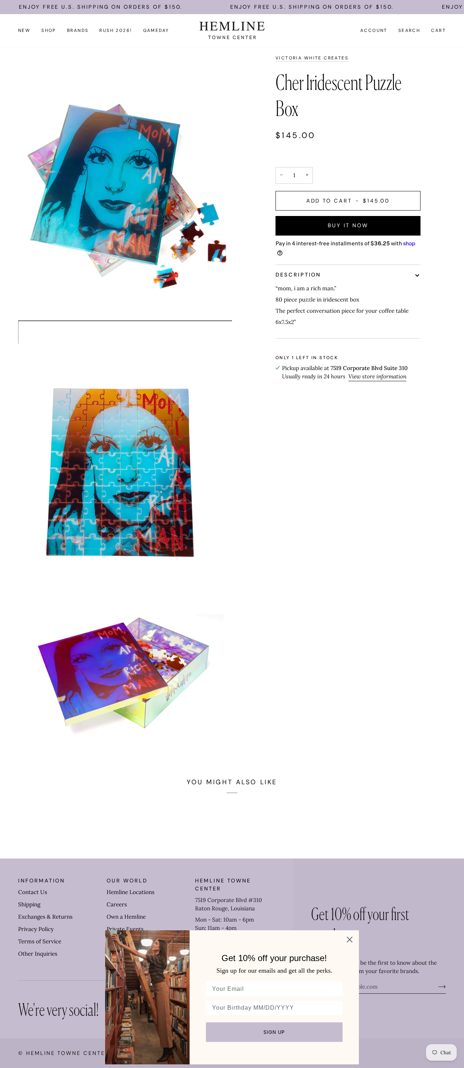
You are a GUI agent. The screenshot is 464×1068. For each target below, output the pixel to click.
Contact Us (32, 892)
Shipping (29, 904)
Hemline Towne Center (67, 1053)
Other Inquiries (37, 953)
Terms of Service (39, 941)
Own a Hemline (126, 916)
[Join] (436, 987)
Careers (117, 904)
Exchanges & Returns (45, 916)
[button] (49, 30)
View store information (377, 376)
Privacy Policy (36, 929)
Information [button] (41, 880)
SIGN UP (274, 1032)
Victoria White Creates (312, 58)
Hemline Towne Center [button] (223, 884)
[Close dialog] (349, 939)
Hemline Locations (130, 892)
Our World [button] (127, 880)
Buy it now (348, 225)
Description (298, 274)
